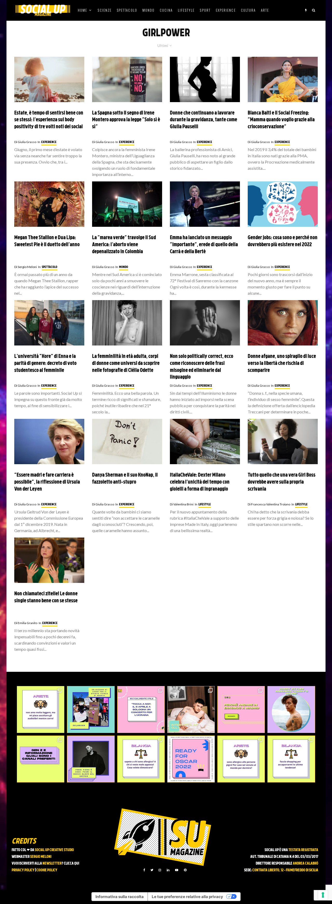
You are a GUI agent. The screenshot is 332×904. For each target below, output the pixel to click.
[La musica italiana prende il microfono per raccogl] (141, 709)
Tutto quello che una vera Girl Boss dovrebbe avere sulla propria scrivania (281, 482)
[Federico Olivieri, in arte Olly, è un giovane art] (191, 709)
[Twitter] (152, 870)
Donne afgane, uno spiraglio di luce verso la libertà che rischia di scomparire (282, 363)
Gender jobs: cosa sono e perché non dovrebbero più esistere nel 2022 (282, 241)
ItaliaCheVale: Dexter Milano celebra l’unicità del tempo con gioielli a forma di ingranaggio (200, 482)
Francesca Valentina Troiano (269, 504)
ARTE (265, 10)
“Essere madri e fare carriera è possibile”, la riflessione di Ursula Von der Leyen (47, 482)
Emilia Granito (25, 623)
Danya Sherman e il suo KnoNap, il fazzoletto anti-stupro (125, 479)
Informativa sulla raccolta (119, 896)
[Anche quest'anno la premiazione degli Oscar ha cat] (191, 759)
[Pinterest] (185, 870)
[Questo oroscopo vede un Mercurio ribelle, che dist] (40, 709)
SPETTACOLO (127, 10)
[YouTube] (176, 870)
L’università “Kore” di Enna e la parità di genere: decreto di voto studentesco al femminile (45, 363)
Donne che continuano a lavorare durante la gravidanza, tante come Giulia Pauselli (203, 120)
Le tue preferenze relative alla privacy (187, 896)
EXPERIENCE (226, 10)
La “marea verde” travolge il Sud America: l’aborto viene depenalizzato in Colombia (124, 244)
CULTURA (248, 10)
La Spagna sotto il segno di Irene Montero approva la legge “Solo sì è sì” (126, 120)
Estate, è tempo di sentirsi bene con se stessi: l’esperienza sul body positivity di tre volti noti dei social (48, 120)
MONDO (148, 10)
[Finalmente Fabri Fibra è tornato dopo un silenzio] (90, 759)
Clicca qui (71, 864)
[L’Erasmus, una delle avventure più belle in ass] (241, 709)
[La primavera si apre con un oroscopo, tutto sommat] (141, 759)
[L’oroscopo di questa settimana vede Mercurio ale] (291, 759)
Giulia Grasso (25, 142)
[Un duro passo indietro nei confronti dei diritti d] (90, 709)
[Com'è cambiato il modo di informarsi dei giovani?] (40, 759)
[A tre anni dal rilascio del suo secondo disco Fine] (291, 709)
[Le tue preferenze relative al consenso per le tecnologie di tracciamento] (323, 895)
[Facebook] (144, 870)
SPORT (205, 10)
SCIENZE (105, 10)
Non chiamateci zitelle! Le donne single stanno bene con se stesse (46, 597)
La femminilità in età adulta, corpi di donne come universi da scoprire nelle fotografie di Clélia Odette (126, 363)
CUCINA (166, 10)
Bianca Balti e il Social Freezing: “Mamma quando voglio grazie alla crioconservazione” (281, 120)
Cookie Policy (46, 870)
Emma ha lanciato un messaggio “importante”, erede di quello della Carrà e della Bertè (204, 244)
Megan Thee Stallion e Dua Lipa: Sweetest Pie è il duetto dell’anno (47, 241)
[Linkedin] (168, 870)
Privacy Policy (23, 870)
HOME (82, 10)
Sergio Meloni (25, 267)
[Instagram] (160, 870)
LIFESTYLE (186, 10)
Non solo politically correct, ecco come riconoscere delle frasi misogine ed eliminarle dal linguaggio (201, 367)
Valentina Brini (181, 504)
